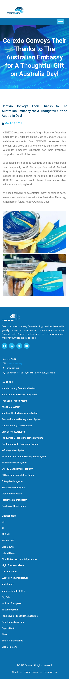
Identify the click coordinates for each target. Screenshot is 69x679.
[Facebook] (4, 346)
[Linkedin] (19, 346)
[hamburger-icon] (60, 21)
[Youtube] (27, 346)
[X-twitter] (12, 346)
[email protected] (14, 364)
